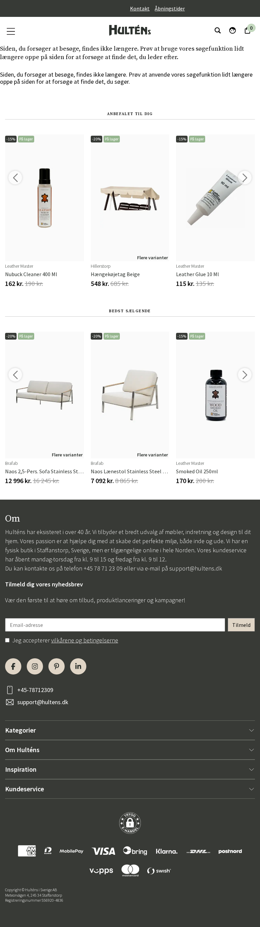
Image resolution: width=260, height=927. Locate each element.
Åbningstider (170, 8)
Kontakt (140, 8)
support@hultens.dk (195, 568)
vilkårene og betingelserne (84, 640)
